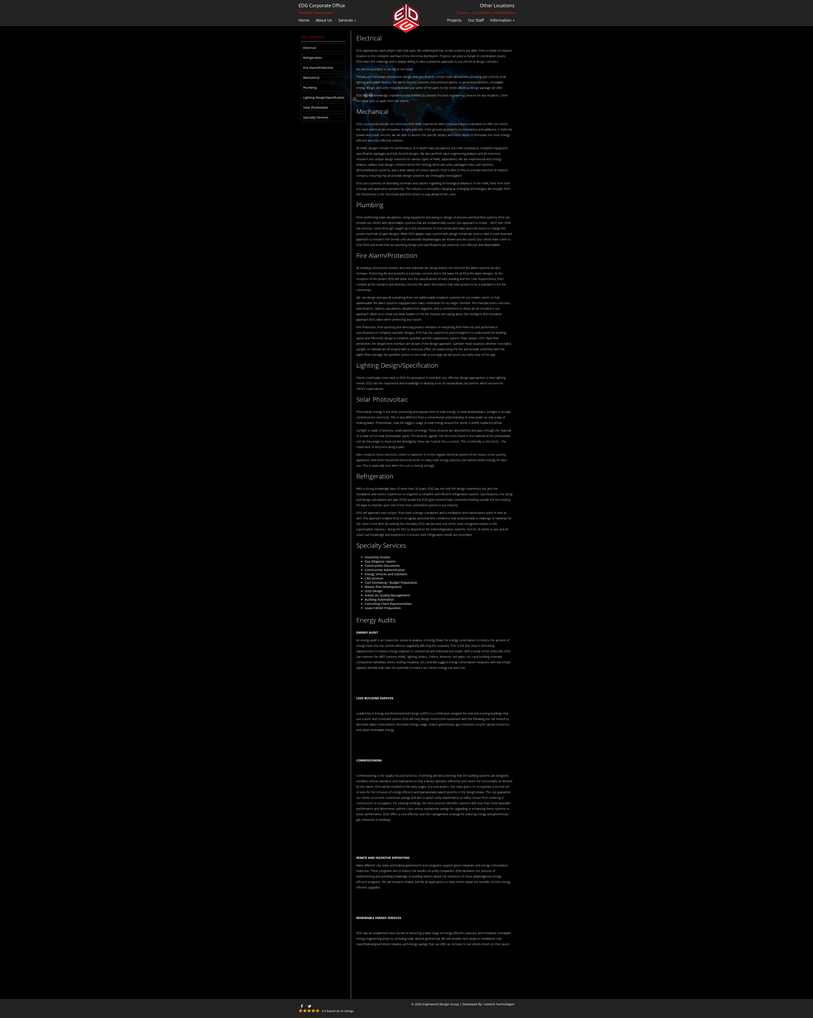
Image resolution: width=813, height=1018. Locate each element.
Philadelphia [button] (504, 13)
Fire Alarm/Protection (318, 68)
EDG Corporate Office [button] (322, 5)
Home (304, 20)
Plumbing (310, 88)
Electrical (309, 48)
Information (501, 20)
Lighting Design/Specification (323, 97)
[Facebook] (302, 1005)
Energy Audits (376, 620)
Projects (454, 20)
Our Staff (476, 20)
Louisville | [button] (484, 13)
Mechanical (311, 78)
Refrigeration (312, 58)
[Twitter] (310, 1005)
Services (346, 20)
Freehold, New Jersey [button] (316, 13)
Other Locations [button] (497, 5)
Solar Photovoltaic (315, 107)
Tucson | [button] (465, 13)
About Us (324, 20)
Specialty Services (315, 117)
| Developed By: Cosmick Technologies (487, 1004)
